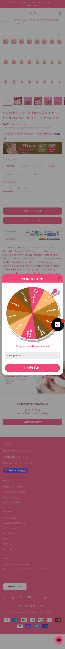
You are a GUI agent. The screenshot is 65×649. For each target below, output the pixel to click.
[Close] (59, 278)
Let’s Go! (32, 368)
